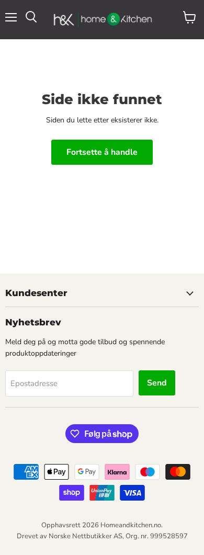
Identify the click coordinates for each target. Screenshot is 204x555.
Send (157, 383)
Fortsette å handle (102, 152)
